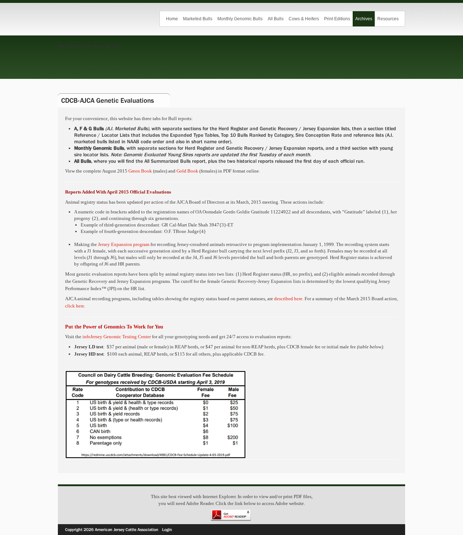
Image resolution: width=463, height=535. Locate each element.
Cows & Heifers (304, 18)
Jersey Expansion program (123, 244)
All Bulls (276, 18)
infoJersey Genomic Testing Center (116, 336)
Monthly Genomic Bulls (240, 18)
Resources (388, 18)
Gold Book (187, 171)
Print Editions (337, 18)
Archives (363, 18)
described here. (288, 298)
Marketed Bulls (197, 18)
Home (172, 18)
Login (167, 529)
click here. (75, 306)
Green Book (140, 171)
